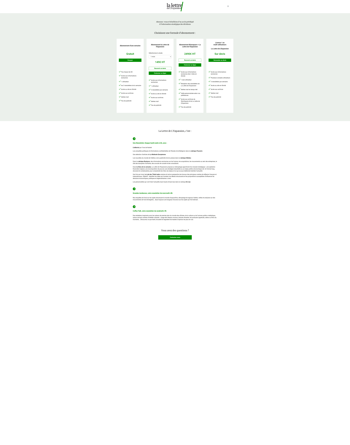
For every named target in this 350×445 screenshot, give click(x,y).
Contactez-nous (175, 237)
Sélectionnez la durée (155, 53)
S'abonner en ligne (160, 73)
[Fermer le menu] (228, 6)
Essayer (130, 60)
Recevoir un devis (160, 68)
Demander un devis (220, 60)
